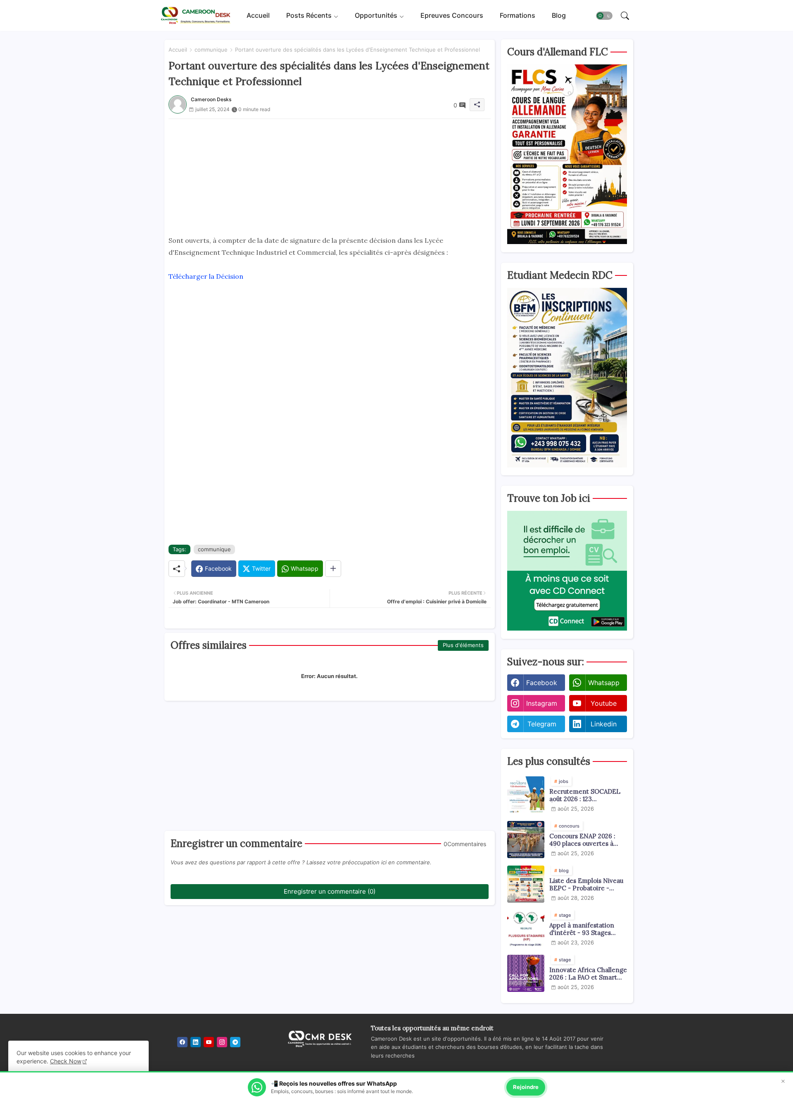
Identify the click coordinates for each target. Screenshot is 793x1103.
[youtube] (209, 1042)
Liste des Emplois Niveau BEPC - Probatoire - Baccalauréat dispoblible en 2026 (586, 884)
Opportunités (376, 15)
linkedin (604, 724)
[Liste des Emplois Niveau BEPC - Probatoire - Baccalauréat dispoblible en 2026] (525, 884)
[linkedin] (195, 1042)
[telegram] (235, 1042)
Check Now (65, 1061)
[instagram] (222, 1042)
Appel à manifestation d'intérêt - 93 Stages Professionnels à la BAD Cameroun (584, 929)
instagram (541, 703)
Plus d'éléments (463, 645)
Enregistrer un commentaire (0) (329, 891)
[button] (604, 16)
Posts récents (309, 15)
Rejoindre (526, 1087)
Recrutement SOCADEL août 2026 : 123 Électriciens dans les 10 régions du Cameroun (584, 795)
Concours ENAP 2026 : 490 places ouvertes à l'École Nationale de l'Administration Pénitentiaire (582, 840)
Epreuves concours (451, 15)
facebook (541, 682)
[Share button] (333, 568)
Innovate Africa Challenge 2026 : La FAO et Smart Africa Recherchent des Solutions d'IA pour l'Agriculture (588, 973)
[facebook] (182, 1042)
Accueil (258, 15)
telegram (541, 724)
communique (211, 49)
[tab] (258, 15)
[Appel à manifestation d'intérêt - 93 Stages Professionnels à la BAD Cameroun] (525, 928)
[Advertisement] (330, 177)
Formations (517, 15)
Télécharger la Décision (206, 276)
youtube (604, 703)
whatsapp (604, 682)
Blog (559, 15)
